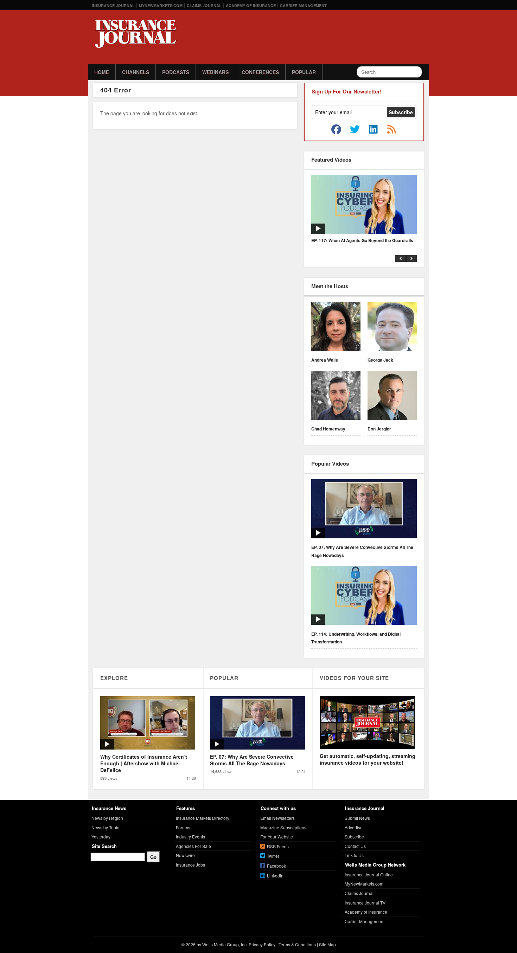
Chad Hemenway (328, 429)
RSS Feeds (278, 846)
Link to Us (354, 855)
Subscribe (354, 836)
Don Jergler (379, 429)
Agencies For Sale (193, 846)
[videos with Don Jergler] (392, 396)
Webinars (215, 72)
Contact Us (355, 846)
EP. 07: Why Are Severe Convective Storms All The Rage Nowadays (362, 551)
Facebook (276, 866)
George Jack (380, 360)
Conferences (260, 72)
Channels (135, 72)
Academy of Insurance (251, 5)
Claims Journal (204, 5)
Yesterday (100, 836)
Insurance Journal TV (365, 903)
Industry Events (190, 836)
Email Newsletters (277, 818)
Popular (304, 72)
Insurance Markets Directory (202, 818)
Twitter (273, 856)
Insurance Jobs (190, 865)
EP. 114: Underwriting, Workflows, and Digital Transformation (356, 638)
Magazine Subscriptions (283, 827)
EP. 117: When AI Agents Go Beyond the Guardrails (362, 240)
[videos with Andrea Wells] (335, 327)
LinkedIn (275, 876)
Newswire (185, 855)
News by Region (107, 818)
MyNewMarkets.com (161, 5)
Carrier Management (303, 5)
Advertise (354, 827)
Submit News (357, 818)
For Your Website (276, 836)
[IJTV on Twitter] (354, 129)
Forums (183, 827)
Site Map (327, 944)
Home (101, 72)
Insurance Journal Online (369, 874)
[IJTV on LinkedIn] (373, 129)
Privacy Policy (262, 944)
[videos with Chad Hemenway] (335, 396)
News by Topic (105, 827)
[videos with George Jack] (392, 327)
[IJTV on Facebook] (336, 129)
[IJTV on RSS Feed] (391, 129)
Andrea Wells (324, 360)
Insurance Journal (113, 5)
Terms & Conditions (297, 944)
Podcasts (175, 72)
